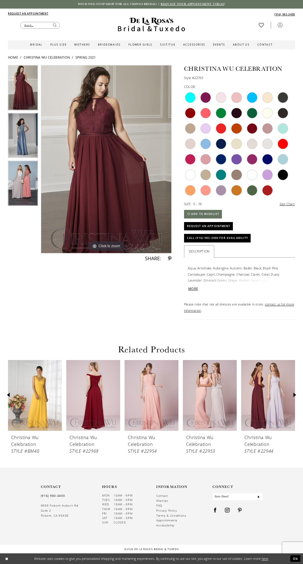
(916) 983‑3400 (53, 496)
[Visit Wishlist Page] (261, 25)
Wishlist (162, 501)
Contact (162, 496)
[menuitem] (79, 14)
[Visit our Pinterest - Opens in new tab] (240, 510)
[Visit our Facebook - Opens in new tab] (215, 510)
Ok (295, 558)
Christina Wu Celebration (47, 57)
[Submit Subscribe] (258, 496)
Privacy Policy (166, 510)
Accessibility (165, 525)
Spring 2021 (85, 57)
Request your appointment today (192, 4)
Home (13, 57)
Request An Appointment (209, 226)
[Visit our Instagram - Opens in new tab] (227, 510)
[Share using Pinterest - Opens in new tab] (170, 258)
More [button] (193, 289)
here (265, 558)
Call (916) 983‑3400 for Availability (217, 238)
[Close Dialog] (7, 559)
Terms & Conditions (171, 515)
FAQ (159, 505)
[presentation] (35, 395)
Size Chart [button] (287, 204)
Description (199, 251)
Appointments (166, 520)
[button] (280, 25)
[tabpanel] (23, 89)
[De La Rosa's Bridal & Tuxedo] (151, 24)
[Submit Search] (55, 25)
